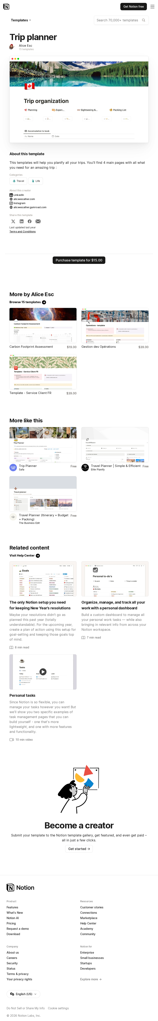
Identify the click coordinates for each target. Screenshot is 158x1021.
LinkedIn (19, 194)
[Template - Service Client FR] (43, 371)
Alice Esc (25, 45)
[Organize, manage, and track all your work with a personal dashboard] (115, 578)
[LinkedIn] (21, 221)
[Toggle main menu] (152, 6)
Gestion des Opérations (98, 347)
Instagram (20, 203)
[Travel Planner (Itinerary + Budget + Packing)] (43, 493)
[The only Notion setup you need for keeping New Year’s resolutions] (43, 578)
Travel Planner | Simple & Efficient (116, 466)
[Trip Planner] (43, 444)
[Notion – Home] (6, 6)
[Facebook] (29, 221)
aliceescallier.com (24, 199)
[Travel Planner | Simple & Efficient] (115, 444)
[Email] (38, 221)
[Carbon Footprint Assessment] (43, 325)
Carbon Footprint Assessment (31, 347)
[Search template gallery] (143, 20)
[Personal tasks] (43, 672)
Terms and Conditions (22, 231)
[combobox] (121, 20)
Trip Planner (28, 466)
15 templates (26, 49)
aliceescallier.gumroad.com (30, 207)
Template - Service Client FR (30, 393)
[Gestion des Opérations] (115, 325)
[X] (13, 221)
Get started (79, 849)
